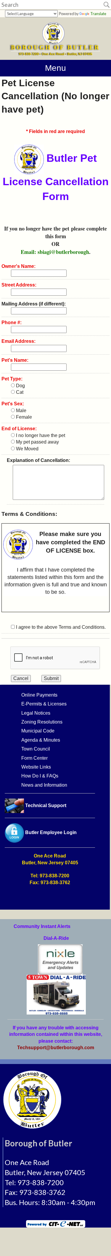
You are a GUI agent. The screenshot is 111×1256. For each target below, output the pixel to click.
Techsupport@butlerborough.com (55, 1047)
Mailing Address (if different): (33, 303)
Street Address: (18, 284)
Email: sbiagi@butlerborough (55, 252)
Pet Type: (11, 378)
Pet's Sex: (12, 403)
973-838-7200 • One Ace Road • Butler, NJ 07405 (55, 54)
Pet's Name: (14, 360)
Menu (55, 68)
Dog (20, 385)
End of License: (19, 428)
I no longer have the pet (40, 435)
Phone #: (11, 322)
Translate (98, 13)
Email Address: (18, 341)
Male (20, 410)
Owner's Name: (18, 266)
